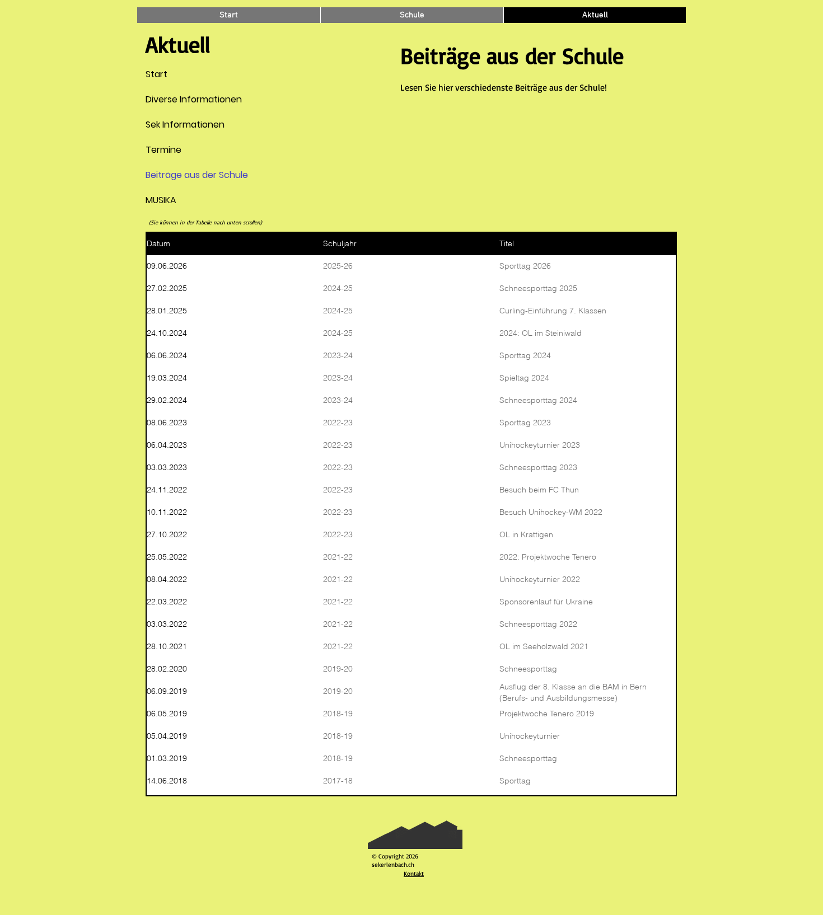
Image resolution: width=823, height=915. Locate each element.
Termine (163, 149)
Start (156, 74)
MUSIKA (161, 200)
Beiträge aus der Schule (172, 174)
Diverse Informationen (172, 99)
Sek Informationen (172, 124)
